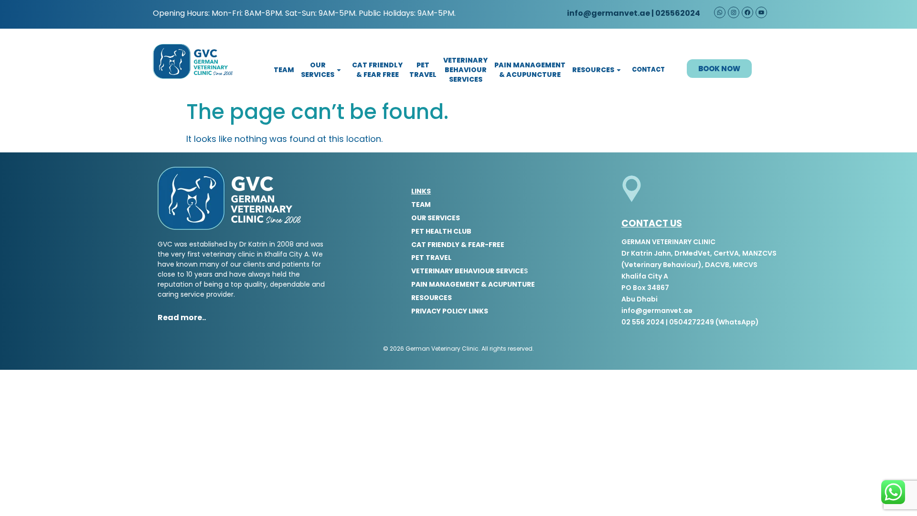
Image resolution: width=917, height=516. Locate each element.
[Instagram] (733, 12)
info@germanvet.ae (607, 13)
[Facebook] (747, 12)
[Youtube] (761, 12)
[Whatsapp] (719, 12)
